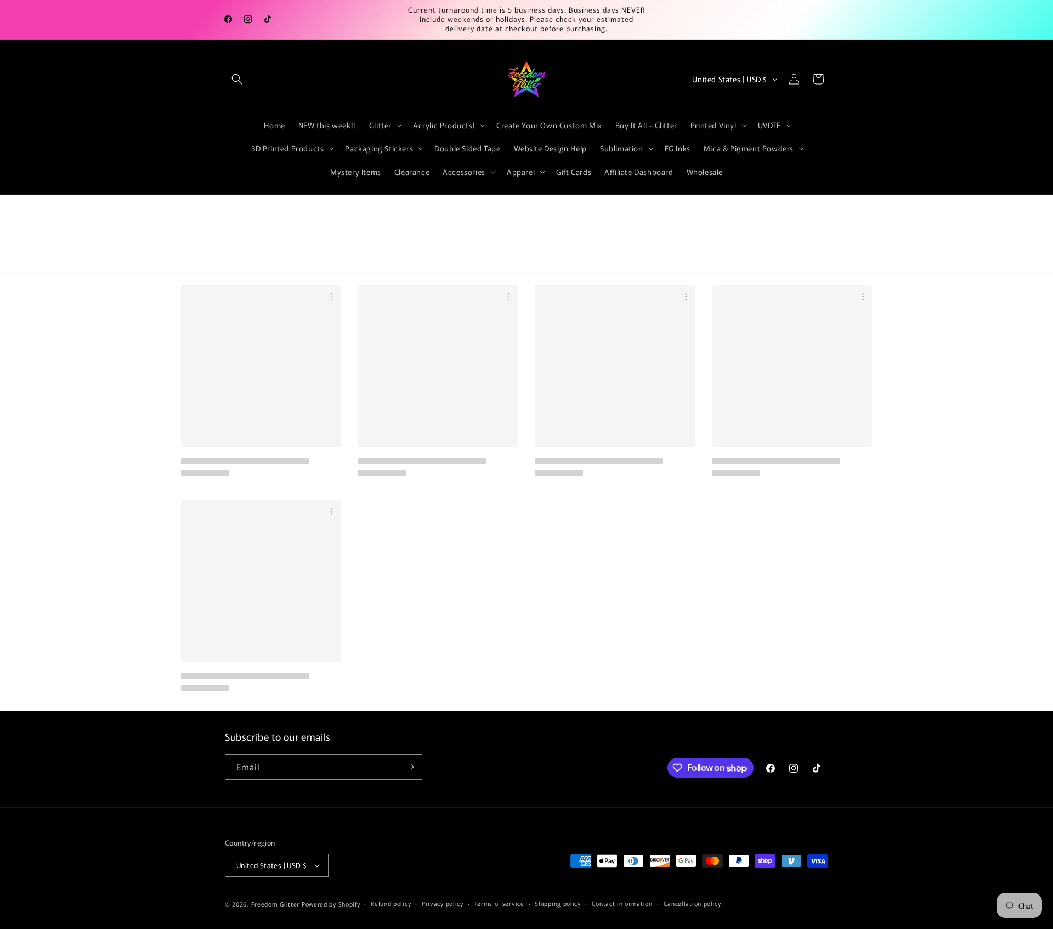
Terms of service (499, 903)
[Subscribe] (410, 767)
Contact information (622, 903)
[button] (237, 79)
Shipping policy (558, 903)
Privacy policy (442, 903)
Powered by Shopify (331, 903)
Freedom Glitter (275, 903)
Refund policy (391, 903)
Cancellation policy (692, 903)
